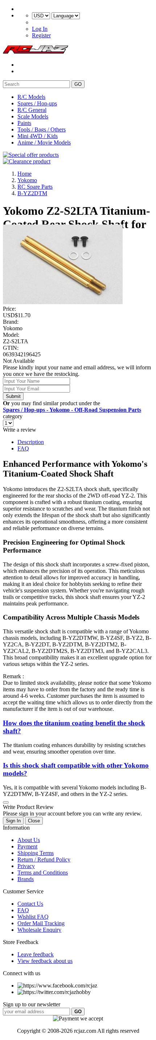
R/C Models (31, 97)
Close (34, 820)
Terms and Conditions (42, 872)
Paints (24, 123)
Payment (27, 846)
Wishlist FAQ (33, 917)
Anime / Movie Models (44, 142)
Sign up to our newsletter (31, 1004)
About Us (28, 840)
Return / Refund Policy (43, 859)
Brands (25, 879)
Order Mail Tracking (41, 923)
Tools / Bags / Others (41, 129)
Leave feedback (35, 954)
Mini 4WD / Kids (37, 136)
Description (30, 442)
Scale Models (32, 116)
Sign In (13, 820)
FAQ (23, 448)
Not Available (18, 361)
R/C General (31, 110)
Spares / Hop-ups (37, 103)
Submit (13, 396)
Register (41, 35)
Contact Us (30, 904)
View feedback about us (45, 961)
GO (78, 84)
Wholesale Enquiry (39, 930)
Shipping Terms (35, 853)
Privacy (26, 866)
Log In (40, 29)
